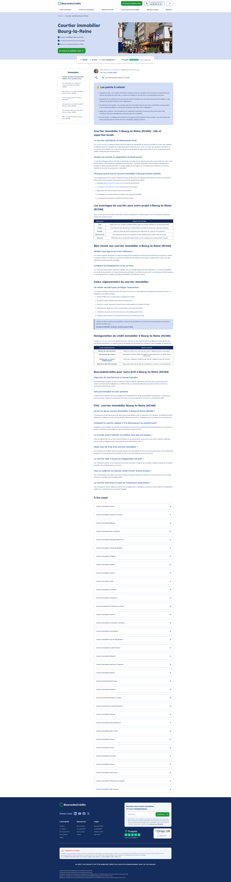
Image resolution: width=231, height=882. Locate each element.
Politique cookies (98, 831)
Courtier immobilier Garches (105, 614)
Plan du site (97, 834)
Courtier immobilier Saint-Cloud (107, 731)
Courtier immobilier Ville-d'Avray (107, 789)
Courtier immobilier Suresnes (106, 756)
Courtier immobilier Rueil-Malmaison (108, 723)
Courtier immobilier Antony (105, 506)
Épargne (169, 9)
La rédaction (63, 829)
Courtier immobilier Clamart (105, 573)
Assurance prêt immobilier (130, 9)
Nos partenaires (81, 829)
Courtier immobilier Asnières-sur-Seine (109, 515)
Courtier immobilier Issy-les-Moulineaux (109, 639)
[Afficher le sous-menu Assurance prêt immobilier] (139, 9)
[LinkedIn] (75, 813)
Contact (79, 834)
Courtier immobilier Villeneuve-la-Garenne (110, 781)
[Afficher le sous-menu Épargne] (171, 9)
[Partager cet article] (96, 77)
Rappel (61, 837)
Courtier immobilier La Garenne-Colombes (110, 623)
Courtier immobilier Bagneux (105, 523)
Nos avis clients (81, 826)
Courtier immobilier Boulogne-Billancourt (110, 540)
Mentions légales (98, 826)
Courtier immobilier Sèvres (105, 747)
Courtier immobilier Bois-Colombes (108, 531)
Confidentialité (98, 829)
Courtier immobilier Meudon (105, 673)
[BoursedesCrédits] (73, 805)
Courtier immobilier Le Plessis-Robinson (109, 706)
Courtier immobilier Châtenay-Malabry (109, 548)
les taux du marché (105, 341)
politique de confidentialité (156, 824)
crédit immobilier (145, 147)
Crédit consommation (86, 9)
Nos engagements (65, 831)
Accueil (60, 16)
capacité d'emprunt (114, 183)
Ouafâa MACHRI (133, 70)
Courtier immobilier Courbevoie (106, 598)
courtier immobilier (102, 144)
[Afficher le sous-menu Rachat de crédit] (113, 9)
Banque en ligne (152, 9)
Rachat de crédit (108, 9)
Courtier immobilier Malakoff (106, 656)
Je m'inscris (161, 814)
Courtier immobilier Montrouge (106, 681)
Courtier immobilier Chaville (105, 564)
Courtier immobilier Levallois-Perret (108, 648)
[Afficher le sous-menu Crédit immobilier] (71, 9)
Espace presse (81, 831)
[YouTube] (79, 813)
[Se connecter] (169, 3)
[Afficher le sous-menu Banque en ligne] (158, 9)
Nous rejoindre (63, 834)
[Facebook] (84, 813)
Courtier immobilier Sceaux (105, 739)
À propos (62, 826)
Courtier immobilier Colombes (106, 589)
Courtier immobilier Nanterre (106, 689)
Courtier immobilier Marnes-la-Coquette (109, 664)
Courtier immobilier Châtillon (106, 556)
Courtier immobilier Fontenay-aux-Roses (110, 606)
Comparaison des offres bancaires (108, 187)
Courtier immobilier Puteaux (105, 714)
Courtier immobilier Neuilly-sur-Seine (108, 698)
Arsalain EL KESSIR (112, 70)
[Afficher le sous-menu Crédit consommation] (94, 9)
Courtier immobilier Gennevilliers (107, 631)
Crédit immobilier (65, 9)
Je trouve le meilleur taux (132, 3)
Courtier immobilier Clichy (105, 581)
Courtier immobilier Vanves (105, 764)
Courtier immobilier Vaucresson (106, 772)
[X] (88, 813)
